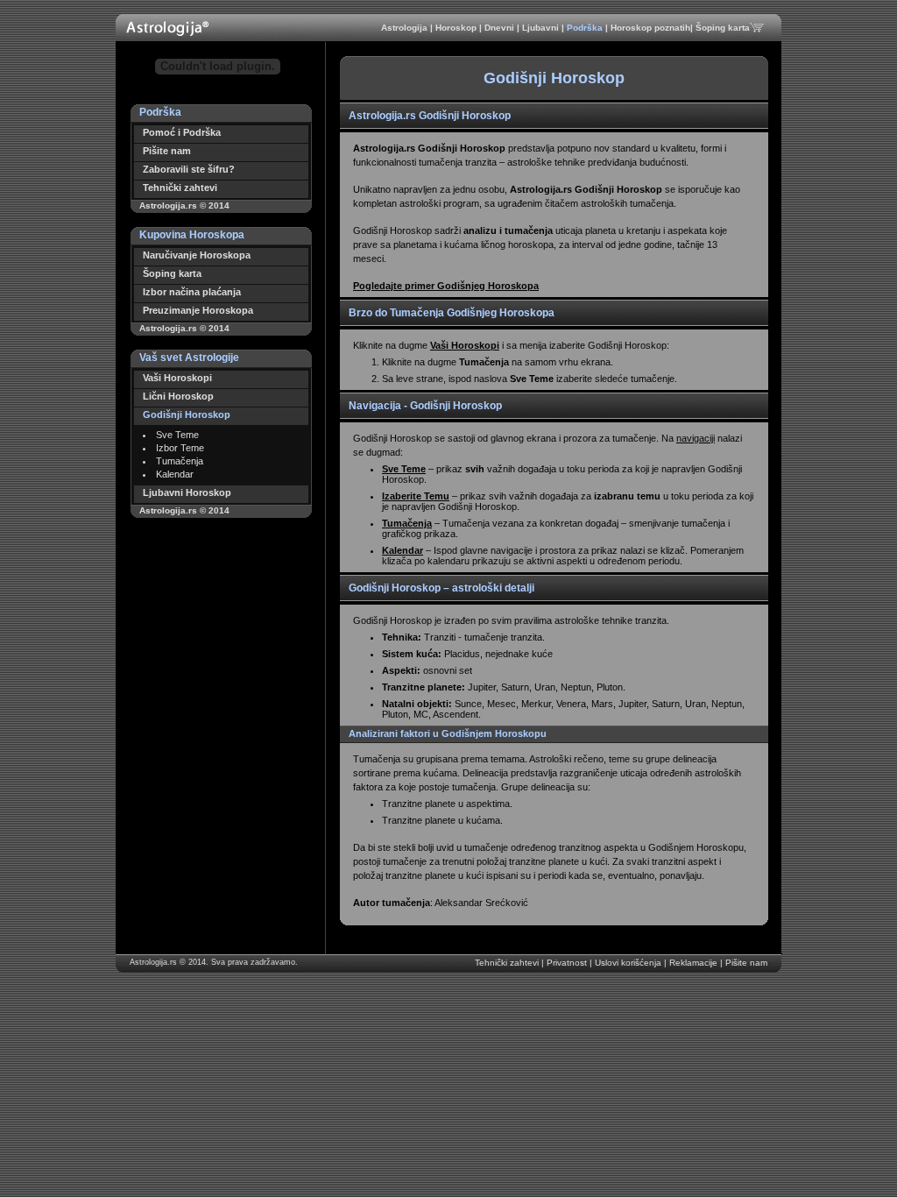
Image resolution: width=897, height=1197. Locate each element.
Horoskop (457, 27)
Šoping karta (723, 27)
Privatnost (568, 962)
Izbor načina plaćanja (192, 292)
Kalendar (175, 474)
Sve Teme (177, 434)
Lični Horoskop (178, 396)
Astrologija (405, 27)
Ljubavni (542, 27)
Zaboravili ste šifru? (189, 169)
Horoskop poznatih (650, 27)
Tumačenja (179, 461)
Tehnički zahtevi (180, 187)
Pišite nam (167, 150)
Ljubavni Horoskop (187, 492)
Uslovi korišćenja (629, 962)
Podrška (586, 27)
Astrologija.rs (153, 962)
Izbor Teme (180, 448)
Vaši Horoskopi (177, 377)
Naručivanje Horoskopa (197, 255)
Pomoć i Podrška (182, 132)
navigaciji (695, 438)
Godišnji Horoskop (186, 414)
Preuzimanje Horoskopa (198, 310)
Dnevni (500, 27)
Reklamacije (694, 962)
